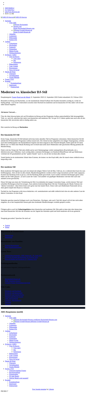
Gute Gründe (13, 66)
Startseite (8, 21)
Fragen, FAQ (9, 79)
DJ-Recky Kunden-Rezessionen (21, 257)
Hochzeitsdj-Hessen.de (12, 279)
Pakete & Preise (10, 72)
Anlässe (7, 41)
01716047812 (9, 10)
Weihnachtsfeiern (15, 53)
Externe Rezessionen (12, 245)
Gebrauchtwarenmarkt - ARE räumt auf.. (23, 255)
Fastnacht (12, 47)
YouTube (8, 302)
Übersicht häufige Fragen (17, 370)
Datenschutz (15, 87)
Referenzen (17, 62)
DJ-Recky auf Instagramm (13, 293)
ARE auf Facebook (11, 298)
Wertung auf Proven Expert (14, 297)
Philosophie (13, 38)
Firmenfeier (13, 49)
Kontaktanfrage (16, 83)
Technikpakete (14, 75)
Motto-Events (13, 51)
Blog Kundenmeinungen (13, 247)
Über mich (16, 58)
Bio (14, 60)
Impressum (12, 85)
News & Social (14, 70)
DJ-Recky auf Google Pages (14, 295)
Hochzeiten (13, 45)
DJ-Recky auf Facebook (13, 291)
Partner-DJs (13, 40)
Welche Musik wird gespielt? (18, 378)
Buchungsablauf (14, 372)
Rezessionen (13, 68)
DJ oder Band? (14, 376)
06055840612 (9, 8)
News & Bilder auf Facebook (21, 259)
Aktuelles (12, 34)
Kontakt (7, 81)
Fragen (14, 97)
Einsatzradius (13, 374)
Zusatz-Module (14, 77)
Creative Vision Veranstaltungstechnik (17, 283)
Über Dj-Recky (14, 57)
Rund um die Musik (23, 97)
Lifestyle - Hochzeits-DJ (13, 300)
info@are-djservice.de (12, 12)
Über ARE (12, 23)
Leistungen (13, 36)
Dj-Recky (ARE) (10, 55)
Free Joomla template (39, 389)
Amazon (8, 304)
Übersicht (12, 74)
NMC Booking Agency (13, 281)
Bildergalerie (13, 64)
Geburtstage (13, 43)
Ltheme (51, 389)
